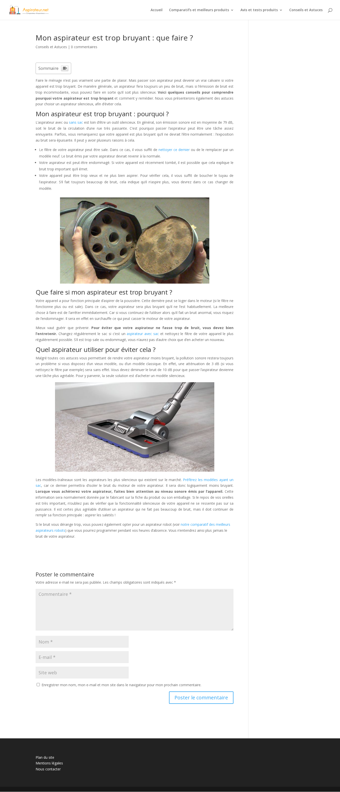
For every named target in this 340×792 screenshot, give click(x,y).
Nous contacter (48, 769)
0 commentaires (84, 46)
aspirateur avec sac (143, 333)
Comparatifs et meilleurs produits (199, 10)
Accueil (157, 10)
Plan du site (45, 757)
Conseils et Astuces (306, 10)
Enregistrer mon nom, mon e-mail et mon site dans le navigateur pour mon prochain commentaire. (121, 684)
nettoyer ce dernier (174, 149)
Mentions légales (49, 763)
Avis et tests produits (259, 10)
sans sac (76, 122)
